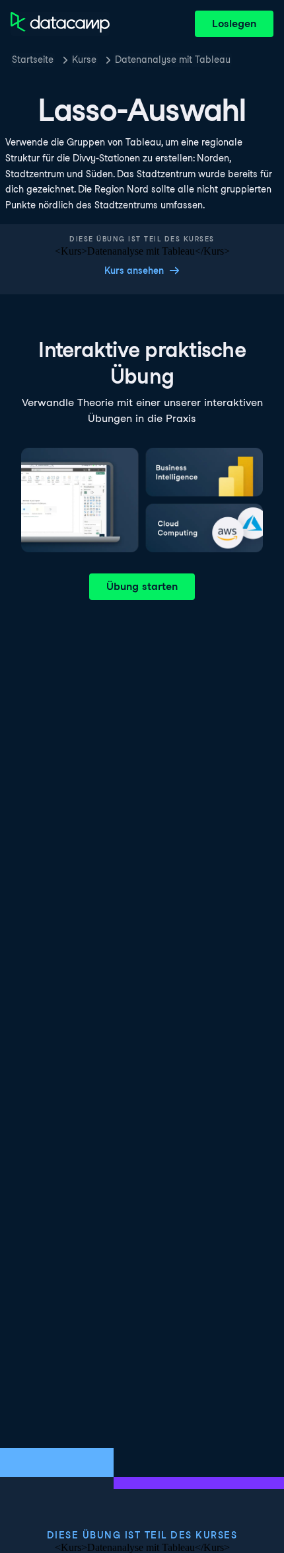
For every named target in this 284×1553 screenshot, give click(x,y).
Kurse (84, 59)
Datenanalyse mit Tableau (173, 59)
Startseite (32, 59)
